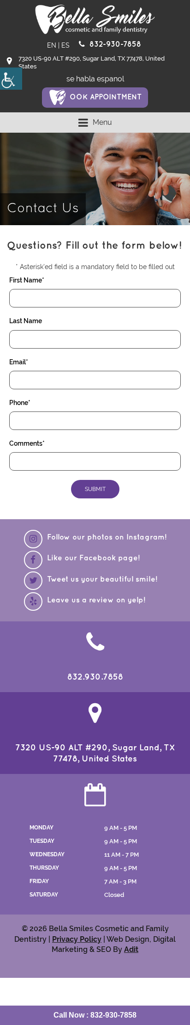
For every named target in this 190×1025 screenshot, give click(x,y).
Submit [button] (95, 488)
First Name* (26, 280)
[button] (11, 79)
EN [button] (51, 45)
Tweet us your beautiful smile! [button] (102, 579)
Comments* (27, 443)
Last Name (25, 321)
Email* (18, 362)
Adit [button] (131, 949)
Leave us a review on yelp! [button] (96, 600)
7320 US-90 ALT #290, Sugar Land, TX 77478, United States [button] (91, 62)
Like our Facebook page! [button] (93, 558)
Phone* (19, 402)
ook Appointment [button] (106, 97)
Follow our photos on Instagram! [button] (106, 537)
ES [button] (65, 45)
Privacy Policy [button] (76, 939)
